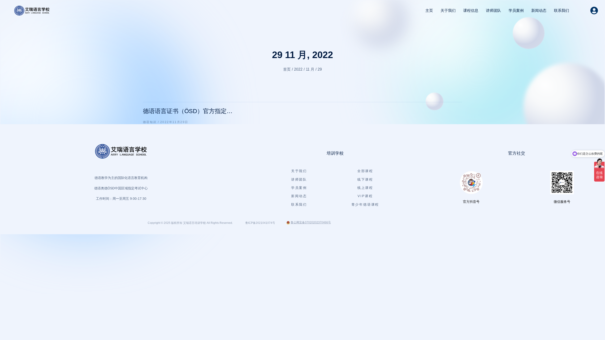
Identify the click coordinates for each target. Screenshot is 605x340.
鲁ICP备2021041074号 (260, 223)
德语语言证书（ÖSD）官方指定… (188, 111)
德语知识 (150, 122)
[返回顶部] (595, 330)
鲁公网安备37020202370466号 (311, 222)
